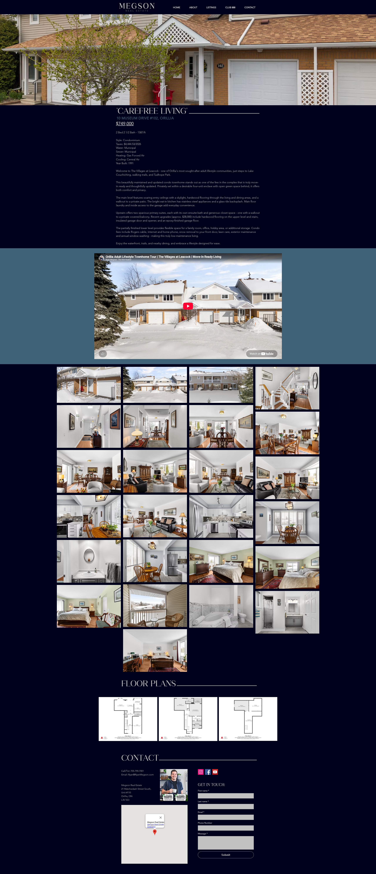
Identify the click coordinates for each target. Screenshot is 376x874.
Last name (203, 801)
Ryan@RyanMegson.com (141, 774)
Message (203, 833)
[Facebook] (208, 772)
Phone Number (205, 823)
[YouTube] (215, 772)
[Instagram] (201, 772)
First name (203, 790)
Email (201, 812)
